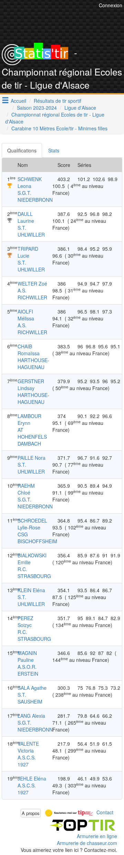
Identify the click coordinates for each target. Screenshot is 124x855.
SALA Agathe (32, 687)
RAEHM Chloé (26, 489)
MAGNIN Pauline (27, 656)
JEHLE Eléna (32, 778)
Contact (104, 812)
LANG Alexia (31, 715)
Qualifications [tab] (22, 150)
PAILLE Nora (31, 457)
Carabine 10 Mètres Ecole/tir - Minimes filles (59, 128)
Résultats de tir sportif (57, 100)
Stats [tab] (53, 150)
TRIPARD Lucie (28, 252)
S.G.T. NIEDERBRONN (35, 196)
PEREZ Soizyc (25, 621)
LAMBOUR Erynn (29, 419)
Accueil (18, 100)
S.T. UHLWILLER (31, 231)
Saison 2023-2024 (37, 107)
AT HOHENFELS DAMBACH (32, 436)
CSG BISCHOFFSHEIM (37, 538)
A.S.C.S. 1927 (27, 761)
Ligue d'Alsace (80, 107)
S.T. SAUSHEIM (30, 698)
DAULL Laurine (26, 217)
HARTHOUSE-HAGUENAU (33, 363)
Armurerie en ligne (97, 836)
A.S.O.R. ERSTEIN (28, 670)
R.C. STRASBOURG (34, 572)
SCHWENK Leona (30, 182)
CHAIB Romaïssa (29, 350)
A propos (31, 813)
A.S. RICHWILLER (32, 294)
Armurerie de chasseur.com (87, 842)
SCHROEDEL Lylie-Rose (32, 524)
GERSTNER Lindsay (31, 384)
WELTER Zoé (32, 283)
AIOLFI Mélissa (26, 315)
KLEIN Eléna (31, 590)
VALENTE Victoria (28, 747)
